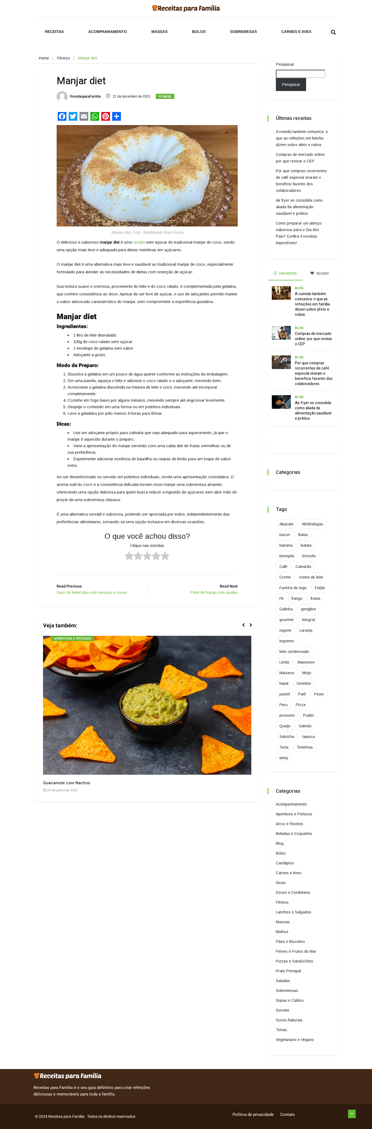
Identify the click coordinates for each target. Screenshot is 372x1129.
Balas (303, 534)
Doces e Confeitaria (293, 892)
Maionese (306, 662)
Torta (283, 747)
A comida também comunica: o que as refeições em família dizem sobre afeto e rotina (302, 138)
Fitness (63, 58)
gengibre (308, 609)
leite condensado (294, 651)
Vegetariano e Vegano (295, 1039)
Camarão (303, 566)
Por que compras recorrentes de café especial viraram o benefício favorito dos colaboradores (314, 373)
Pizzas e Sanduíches (294, 961)
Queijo (285, 726)
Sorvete (282, 1010)
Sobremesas (243, 31)
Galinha (286, 609)
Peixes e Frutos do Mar (296, 951)
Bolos (199, 31)
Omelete (304, 683)
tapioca (308, 736)
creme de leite (311, 577)
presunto (287, 715)
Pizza (301, 705)
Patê (302, 694)
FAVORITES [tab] (288, 273)
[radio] (129, 556)
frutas (316, 598)
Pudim (308, 715)
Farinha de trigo (293, 588)
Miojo (306, 673)
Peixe (319, 694)
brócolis (309, 556)
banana (285, 545)
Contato (287, 1114)
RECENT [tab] (322, 273)
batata (306, 545)
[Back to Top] (352, 1114)
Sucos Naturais (289, 1020)
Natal (283, 683)
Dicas (281, 882)
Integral (308, 620)
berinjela (286, 556)
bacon (284, 534)
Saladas (283, 981)
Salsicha (286, 736)
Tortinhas (305, 747)
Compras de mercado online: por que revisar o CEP (313, 339)
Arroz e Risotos (289, 824)
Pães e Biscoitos (290, 941)
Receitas (54, 31)
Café (283, 566)
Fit (281, 598)
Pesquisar (285, 64)
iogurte (285, 630)
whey (283, 758)
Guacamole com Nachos (66, 783)
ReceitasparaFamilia (85, 96)
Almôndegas (312, 524)
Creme (285, 577)
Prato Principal (288, 971)
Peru (283, 705)
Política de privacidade (253, 1114)
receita (139, 242)
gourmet (286, 620)
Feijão (320, 588)
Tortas (281, 1030)
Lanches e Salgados (293, 912)
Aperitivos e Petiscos (73, 638)
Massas (159, 31)
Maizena (286, 673)
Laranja (306, 630)
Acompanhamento (107, 31)
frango (297, 598)
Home (44, 58)
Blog (299, 288)
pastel (284, 694)
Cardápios (285, 863)
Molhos (282, 932)
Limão (284, 662)
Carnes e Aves (296, 31)
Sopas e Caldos (290, 1000)
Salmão (305, 726)
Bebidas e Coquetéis (294, 833)
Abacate (286, 524)
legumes (286, 641)
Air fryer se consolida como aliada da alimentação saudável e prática (299, 207)
